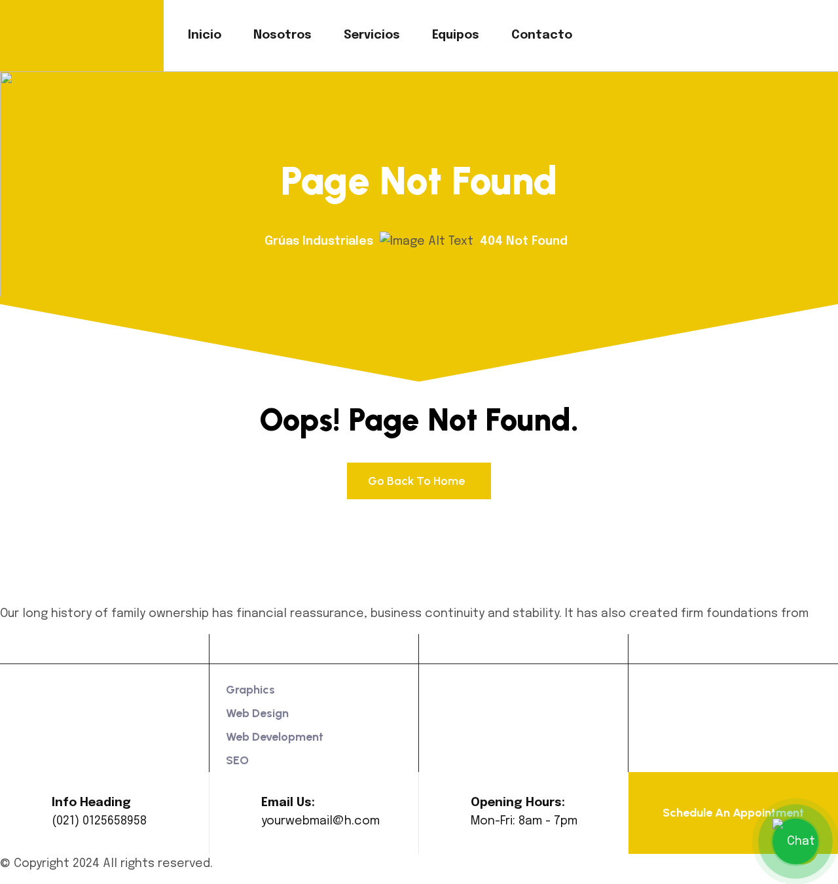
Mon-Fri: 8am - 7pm (524, 821)
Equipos (455, 35)
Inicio (204, 35)
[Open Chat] (795, 841)
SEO (237, 760)
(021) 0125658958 (99, 821)
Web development (274, 737)
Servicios (372, 35)
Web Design (257, 713)
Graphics (250, 689)
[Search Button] (754, 35)
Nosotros (282, 35)
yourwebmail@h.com (320, 821)
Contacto (541, 35)
